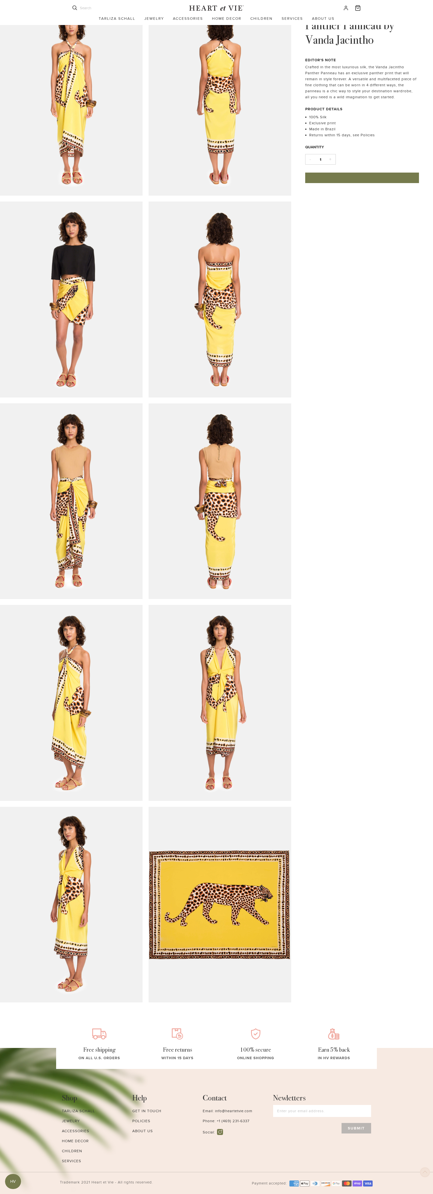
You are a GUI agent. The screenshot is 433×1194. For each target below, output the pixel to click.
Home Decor (226, 18)
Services (292, 18)
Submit (356, 1128)
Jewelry (154, 18)
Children (261, 18)
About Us (323, 18)
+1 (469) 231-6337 (233, 1121)
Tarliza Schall (117, 18)
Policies (141, 1121)
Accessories (188, 18)
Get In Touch (146, 1111)
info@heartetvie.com (233, 1111)
